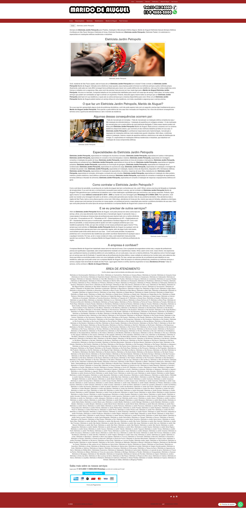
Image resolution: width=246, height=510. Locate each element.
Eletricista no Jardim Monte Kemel (106, 404)
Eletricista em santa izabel (133, 450)
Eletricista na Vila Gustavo (80, 325)
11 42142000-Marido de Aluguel (83, 504)
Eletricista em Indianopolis (158, 277)
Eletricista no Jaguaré (91, 371)
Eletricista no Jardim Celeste (104, 383)
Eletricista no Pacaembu (166, 436)
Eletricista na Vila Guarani (166, 329)
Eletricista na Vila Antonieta (79, 311)
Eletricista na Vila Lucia (141, 335)
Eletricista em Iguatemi (111, 369)
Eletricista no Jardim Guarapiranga (100, 394)
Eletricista (147, 1)
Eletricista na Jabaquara (168, 344)
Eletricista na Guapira (153, 298)
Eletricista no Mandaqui (84, 436)
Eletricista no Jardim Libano (147, 398)
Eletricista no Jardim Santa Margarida (98, 417)
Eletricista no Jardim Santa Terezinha (128, 419)
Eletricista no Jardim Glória (147, 392)
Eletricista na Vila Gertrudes (111, 329)
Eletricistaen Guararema (99, 450)
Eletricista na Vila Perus (139, 346)
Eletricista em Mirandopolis (79, 281)
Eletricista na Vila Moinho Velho (87, 338)
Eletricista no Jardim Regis (130, 413)
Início (132, 1)
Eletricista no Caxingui (106, 367)
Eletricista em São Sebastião (97, 454)
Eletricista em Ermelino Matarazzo (121, 277)
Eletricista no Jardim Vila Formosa (151, 433)
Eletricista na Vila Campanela (117, 315)
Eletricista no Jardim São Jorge (130, 423)
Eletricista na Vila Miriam (155, 336)
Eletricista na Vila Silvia (135, 356)
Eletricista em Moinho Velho (111, 281)
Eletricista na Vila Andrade (146, 310)
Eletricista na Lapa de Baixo (79, 300)
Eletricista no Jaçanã (77, 371)
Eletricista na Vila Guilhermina (98, 331)
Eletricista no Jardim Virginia (108, 435)
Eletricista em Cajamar (97, 448)
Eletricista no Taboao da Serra (147, 448)
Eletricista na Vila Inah (150, 331)
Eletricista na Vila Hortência (158, 440)
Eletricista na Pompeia (160, 302)
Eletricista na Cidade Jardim (79, 294)
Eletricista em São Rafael (93, 286)
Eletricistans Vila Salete (88, 352)
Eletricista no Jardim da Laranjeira (144, 385)
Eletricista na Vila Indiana (99, 333)
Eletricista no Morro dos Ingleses (103, 436)
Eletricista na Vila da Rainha (108, 321)
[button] (240, 504)
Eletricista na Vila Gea (95, 329)
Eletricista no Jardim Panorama (134, 406)
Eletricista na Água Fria (135, 288)
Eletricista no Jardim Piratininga (118, 411)
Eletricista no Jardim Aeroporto (127, 371)
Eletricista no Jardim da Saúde (101, 386)
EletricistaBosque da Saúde (84, 363)
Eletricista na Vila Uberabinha (164, 358)
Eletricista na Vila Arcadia (114, 311)
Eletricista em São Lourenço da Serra (100, 456)
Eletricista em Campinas (112, 448)
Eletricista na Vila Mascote (129, 308)
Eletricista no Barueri (137, 442)
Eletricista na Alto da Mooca (141, 360)
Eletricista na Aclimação (102, 288)
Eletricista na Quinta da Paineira (122, 304)
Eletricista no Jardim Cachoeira (143, 379)
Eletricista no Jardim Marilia (114, 402)
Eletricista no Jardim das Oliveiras (101, 388)
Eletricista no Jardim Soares (143, 427)
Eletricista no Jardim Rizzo (165, 413)
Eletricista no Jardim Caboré (124, 379)
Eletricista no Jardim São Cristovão (151, 421)
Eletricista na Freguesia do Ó (120, 298)
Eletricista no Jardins (144, 435)
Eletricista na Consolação (80, 298)
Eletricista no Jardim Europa (153, 390)
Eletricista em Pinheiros (99, 283)
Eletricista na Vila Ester (77, 327)
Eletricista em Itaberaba (84, 279)
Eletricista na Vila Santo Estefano (101, 354)
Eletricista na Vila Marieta (92, 302)
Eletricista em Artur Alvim (97, 275)
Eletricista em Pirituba (144, 283)
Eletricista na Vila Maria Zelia (85, 288)
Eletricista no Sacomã (166, 417)
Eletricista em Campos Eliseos (132, 275)
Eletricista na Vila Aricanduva (131, 311)
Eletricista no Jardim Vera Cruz (110, 433)
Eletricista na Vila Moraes (145, 338)
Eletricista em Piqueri (113, 283)
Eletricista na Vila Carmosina (86, 317)
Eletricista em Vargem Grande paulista (154, 446)
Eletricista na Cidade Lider (132, 294)
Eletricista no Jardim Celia (122, 383)
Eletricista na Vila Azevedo (149, 311)
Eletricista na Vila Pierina (154, 346)
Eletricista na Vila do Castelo (111, 323)
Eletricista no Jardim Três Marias (84, 431)
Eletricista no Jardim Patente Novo (111, 408)
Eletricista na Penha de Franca (116, 438)
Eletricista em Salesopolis (116, 450)
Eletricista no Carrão (78, 367)
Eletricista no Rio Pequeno (79, 419)
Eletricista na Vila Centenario (154, 317)
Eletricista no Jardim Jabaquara (95, 398)
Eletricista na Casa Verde (107, 292)
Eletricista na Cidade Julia (97, 294)
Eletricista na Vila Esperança (164, 325)
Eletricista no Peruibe (135, 452)
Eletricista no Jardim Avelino (160, 375)
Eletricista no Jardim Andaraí (147, 373)
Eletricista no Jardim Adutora (107, 371)
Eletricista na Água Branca (119, 288)
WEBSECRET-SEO (156, 504)
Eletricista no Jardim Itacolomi (148, 396)
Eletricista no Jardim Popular (138, 411)
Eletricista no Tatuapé (138, 417)
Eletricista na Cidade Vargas (152, 296)
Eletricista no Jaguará (168, 369)
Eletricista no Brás (99, 363)
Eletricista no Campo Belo (93, 365)
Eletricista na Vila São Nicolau (118, 356)
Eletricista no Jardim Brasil (106, 379)
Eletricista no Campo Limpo (157, 438)
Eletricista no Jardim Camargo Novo (82, 381)
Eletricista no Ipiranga (138, 369)
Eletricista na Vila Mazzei (134, 315)
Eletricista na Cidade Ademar (126, 292)
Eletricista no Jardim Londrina (166, 398)
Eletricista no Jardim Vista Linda (127, 435)
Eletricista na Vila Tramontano (145, 358)
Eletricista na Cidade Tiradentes (132, 296)
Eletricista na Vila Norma (151, 340)
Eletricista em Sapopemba (110, 286)
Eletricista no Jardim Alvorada (147, 371)
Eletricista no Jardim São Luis (150, 423)
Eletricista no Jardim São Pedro (107, 425)
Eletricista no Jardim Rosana (96, 415)
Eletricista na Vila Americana (110, 310)
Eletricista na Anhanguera (78, 290)
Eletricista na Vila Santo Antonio (80, 354)
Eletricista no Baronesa (110, 361)
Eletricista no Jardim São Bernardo (108, 421)
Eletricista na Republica (160, 304)
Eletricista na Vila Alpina (77, 310)
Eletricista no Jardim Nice (166, 404)
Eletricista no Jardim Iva (77, 398)
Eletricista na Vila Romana (144, 350)
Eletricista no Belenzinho (156, 361)
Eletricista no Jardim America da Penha (83, 373)
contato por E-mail (118, 469)
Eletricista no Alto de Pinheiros (160, 360)
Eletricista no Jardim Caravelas (148, 381)
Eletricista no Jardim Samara (115, 415)
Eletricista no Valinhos (82, 448)
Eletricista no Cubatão (146, 458)
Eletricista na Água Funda (151, 288)
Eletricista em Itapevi (152, 454)
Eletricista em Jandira (166, 454)
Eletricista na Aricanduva (94, 290)
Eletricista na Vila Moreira (161, 338)
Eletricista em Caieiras (160, 456)
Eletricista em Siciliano (125, 286)
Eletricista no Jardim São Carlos (130, 421)
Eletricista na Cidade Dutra (165, 292)
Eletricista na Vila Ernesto (147, 325)
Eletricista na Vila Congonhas (124, 319)
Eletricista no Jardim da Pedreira (166, 385)
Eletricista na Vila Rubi (160, 350)
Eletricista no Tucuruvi (120, 436)
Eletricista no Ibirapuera (95, 369)
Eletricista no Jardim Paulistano (151, 408)
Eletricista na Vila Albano (95, 308)
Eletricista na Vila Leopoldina (124, 335)
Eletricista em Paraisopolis (129, 281)
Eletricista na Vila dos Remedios (99, 325)
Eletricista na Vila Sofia (167, 356)
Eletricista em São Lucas (141, 285)
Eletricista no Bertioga (121, 452)
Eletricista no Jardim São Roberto (129, 425)
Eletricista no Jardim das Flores (143, 386)
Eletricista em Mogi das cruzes (100, 446)
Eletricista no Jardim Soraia (79, 429)
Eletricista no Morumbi (151, 436)
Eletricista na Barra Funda (111, 290)
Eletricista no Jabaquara (153, 369)
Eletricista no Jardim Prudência (93, 413)
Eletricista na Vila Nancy (103, 340)
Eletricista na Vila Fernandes (110, 327)
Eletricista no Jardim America (165, 371)
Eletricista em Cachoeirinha (113, 275)
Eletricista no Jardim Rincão (147, 413)
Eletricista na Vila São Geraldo (81, 356)
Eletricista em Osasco (139, 444)
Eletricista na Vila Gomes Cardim (147, 329)
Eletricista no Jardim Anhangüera (80, 375)
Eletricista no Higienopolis (165, 367)
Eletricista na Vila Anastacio (128, 310)
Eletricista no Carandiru (167, 365)
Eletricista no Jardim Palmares (115, 406)
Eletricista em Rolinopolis (159, 283)
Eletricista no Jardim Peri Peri (165, 410)
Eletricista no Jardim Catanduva (85, 383)
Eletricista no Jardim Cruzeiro (104, 385)
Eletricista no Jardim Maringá (132, 402)
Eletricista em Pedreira (162, 281)
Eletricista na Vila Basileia (80, 313)
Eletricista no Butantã (167, 363)
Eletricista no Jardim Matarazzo (141, 375)
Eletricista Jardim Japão (142, 440)
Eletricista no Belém (142, 361)
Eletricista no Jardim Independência (92, 396)
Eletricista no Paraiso (77, 438)
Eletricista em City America (80, 277)
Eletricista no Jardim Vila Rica (89, 435)
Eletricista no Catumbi (92, 367)
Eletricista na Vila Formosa (148, 327)
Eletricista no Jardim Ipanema (113, 396)
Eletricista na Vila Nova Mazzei (134, 342)
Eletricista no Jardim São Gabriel (90, 423)
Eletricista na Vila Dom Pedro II (149, 323)
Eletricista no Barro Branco (126, 361)
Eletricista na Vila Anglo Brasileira (165, 310)
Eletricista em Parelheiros (146, 281)
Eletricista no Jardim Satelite (88, 427)
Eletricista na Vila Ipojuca (132, 333)
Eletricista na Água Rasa (167, 288)
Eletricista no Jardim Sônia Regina (163, 427)
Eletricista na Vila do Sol (167, 323)
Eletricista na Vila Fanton (92, 327)
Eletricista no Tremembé (135, 436)
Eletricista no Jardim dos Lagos (80, 390)
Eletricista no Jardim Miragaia (81, 388)
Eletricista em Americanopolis (79, 275)
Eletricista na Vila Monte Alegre (107, 338)
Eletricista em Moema (95, 281)
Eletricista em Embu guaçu (129, 448)
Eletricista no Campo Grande (111, 365)
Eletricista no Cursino (136, 367)
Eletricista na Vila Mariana (139, 336)
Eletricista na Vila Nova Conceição (91, 342)
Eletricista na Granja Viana (138, 298)
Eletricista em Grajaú (150, 367)
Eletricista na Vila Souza (94, 358)
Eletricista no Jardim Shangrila (107, 427)
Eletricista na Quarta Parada (87, 304)
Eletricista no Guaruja (168, 452)
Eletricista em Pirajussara (128, 283)
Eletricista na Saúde (124, 306)
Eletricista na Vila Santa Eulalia (126, 352)
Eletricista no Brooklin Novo (114, 363)
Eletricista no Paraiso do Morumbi (95, 438)
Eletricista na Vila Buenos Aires (80, 315)
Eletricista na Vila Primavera (139, 348)
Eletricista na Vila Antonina (97, 311)
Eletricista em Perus (84, 283)
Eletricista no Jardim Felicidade (85, 392)
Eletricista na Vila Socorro (151, 356)
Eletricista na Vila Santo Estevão (122, 354)
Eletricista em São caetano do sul (90, 444)
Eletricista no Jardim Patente (91, 408)
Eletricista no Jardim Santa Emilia (135, 415)
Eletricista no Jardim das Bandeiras (122, 386)
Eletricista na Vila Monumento (127, 338)
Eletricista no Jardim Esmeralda (133, 390)
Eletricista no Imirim (125, 369)
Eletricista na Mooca (121, 300)
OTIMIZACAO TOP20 (171, 504)
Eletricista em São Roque (120, 456)
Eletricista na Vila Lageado (106, 335)
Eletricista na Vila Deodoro (79, 323)
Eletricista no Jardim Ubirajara (139, 431)
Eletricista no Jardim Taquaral (135, 429)
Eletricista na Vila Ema (116, 325)
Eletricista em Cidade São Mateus (111, 296)
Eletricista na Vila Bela (96, 313)
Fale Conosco (174, 1)
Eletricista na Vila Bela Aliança (113, 313)
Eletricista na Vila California (99, 315)
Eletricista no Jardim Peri (147, 410)
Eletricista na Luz (109, 300)
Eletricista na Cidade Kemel (114, 294)
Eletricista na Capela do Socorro (89, 292)
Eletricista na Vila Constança (143, 319)
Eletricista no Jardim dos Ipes (165, 388)
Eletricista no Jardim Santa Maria (121, 417)
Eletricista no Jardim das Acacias (81, 386)
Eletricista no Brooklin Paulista (133, 363)
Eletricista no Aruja (84, 446)
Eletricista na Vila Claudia (136, 317)
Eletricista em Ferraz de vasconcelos (102, 452)
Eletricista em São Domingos (103, 285)
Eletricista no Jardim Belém (130, 377)
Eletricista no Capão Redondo (150, 365)
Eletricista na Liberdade (95, 300)
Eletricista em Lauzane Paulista (166, 279)
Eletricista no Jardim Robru (78, 415)
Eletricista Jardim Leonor (130, 398)
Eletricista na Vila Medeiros (166, 331)
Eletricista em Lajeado (159, 435)
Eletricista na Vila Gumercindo (167, 327)
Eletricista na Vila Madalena (157, 335)
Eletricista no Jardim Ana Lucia (128, 373)
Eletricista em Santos (125, 444)
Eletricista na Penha (126, 302)
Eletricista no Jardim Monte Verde (128, 404)
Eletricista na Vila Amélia (93, 310)
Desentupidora (139, 1)
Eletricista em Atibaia (83, 452)
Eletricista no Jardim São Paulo (87, 425)
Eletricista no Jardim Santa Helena (156, 415)
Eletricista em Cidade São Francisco (89, 296)
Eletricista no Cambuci (77, 365)
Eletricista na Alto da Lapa (124, 360)
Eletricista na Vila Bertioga (131, 313)
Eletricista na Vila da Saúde (126, 321)
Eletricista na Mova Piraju (158, 300)
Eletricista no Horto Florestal (78, 369)
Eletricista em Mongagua (79, 454)
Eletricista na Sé (136, 306)
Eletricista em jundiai (135, 446)
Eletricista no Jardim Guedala (121, 394)
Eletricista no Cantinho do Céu (130, 365)
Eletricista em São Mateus (158, 285)
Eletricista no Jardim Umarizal (158, 431)
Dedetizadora (155, 1)
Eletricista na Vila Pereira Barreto (100, 346)
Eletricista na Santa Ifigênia (89, 306)
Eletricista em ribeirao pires (119, 446)
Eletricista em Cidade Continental (145, 292)
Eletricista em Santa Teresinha (108, 306)
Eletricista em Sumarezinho (156, 286)
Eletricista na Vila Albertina (112, 308)
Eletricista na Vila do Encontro (130, 323)
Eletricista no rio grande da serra (152, 450)
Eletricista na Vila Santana (145, 352)
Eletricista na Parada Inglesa (110, 302)
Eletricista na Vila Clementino (87, 319)
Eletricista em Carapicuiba (115, 454)
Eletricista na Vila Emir (131, 325)
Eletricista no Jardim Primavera (157, 411)
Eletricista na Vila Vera (92, 360)
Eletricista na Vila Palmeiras (116, 344)
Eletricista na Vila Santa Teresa (163, 352)
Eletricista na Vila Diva (94, 323)
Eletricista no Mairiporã (97, 458)
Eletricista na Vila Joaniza (89, 335)
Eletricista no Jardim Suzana (97, 429)
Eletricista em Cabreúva (112, 458)
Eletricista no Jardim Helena (139, 394)
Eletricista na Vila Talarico (127, 358)
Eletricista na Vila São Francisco (164, 354)
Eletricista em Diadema (152, 442)
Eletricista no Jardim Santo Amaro (151, 419)
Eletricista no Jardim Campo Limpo (127, 381)
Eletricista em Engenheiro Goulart (99, 277)
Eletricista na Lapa (167, 298)
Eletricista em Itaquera (132, 279)
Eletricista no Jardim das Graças (164, 386)
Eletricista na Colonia (167, 296)
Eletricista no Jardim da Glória (123, 385)
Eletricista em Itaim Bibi (100, 279)
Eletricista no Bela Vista (144, 290)
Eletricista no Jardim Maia (97, 400)
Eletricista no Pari (110, 419)
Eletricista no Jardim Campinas (163, 379)
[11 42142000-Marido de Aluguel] (99, 9)
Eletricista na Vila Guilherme (79, 331)
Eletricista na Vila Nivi (136, 340)
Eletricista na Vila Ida (135, 331)
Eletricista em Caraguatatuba (152, 452)
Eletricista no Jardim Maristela (152, 402)
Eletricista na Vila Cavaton (120, 317)
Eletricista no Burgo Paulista (151, 363)
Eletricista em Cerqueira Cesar (166, 275)
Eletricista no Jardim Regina (112, 413)
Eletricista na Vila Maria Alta (102, 336)
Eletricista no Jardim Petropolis (79, 411)
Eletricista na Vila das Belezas (145, 321)
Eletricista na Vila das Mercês (164, 321)
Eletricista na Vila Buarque (148, 313)
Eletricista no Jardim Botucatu (88, 379)
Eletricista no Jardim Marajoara (135, 400)
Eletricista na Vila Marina (104, 304)
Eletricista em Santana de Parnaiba (134, 454)
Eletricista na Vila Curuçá (91, 321)
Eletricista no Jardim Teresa (153, 429)
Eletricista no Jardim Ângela (165, 373)
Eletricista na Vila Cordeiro (161, 319)
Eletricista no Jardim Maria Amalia (156, 400)
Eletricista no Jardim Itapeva (166, 396)
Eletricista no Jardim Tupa (121, 431)
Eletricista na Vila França (79, 329)
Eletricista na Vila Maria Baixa (121, 336)
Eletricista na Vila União (77, 360)
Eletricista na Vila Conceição (105, 319)
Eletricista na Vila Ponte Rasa (121, 348)
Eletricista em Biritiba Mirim (83, 450)
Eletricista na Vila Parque (152, 344)
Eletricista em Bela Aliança (128, 290)
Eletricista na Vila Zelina (107, 360)
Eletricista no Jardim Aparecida (100, 375)
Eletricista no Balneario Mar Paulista (91, 361)
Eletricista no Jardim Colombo (85, 385)
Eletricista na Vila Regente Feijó (103, 350)
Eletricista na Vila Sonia (79, 358)
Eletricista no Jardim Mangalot (115, 400)
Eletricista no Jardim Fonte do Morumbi (108, 392)
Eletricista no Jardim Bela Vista (111, 377)
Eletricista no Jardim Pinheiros (99, 411)
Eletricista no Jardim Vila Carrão (130, 433)
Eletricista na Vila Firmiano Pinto (129, 327)
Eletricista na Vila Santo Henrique (143, 354)
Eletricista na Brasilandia (159, 290)
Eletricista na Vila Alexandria (147, 308)
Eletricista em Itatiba (115, 460)
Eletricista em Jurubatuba (148, 279)
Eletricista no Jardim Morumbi (148, 404)
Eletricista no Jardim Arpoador (89, 442)
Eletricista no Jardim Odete (96, 406)
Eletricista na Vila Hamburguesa (118, 331)
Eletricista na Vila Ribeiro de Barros (124, 350)
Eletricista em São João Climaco (123, 285)
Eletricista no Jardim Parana (153, 406)
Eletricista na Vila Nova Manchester (113, 342)
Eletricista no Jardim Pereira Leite (128, 410)
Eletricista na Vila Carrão (103, 317)
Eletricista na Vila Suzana (110, 358)
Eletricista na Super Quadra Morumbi (154, 306)
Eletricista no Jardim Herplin (157, 394)
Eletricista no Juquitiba (82, 458)
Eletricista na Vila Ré (86, 350)
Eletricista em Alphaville (122, 442)
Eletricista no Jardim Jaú (113, 398)
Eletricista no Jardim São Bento (87, 421)
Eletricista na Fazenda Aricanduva (99, 298)
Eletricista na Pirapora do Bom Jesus (141, 456)
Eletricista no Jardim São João (111, 423)
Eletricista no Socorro (152, 417)
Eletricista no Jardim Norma (78, 406)
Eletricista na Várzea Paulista (129, 458)
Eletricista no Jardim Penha (108, 410)
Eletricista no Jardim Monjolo (86, 404)
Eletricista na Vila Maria (86, 336)
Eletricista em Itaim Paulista (116, 279)
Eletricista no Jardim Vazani (91, 433)
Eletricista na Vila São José (99, 356)
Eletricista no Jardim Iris (130, 396)
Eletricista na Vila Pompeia (103, 348)
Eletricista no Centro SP (121, 367)
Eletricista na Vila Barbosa (166, 311)
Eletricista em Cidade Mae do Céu (151, 294)
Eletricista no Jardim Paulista (132, 408)
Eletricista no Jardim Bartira (93, 377)
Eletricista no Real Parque (96, 419)
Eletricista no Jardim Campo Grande (105, 381)
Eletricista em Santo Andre (110, 444)
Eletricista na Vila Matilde (165, 313)
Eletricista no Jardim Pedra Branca (88, 410)
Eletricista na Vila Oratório (83, 344)
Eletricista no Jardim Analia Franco (106, 373)
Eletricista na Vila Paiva (100, 344)
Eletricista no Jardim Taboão (115, 429)
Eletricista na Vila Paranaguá (134, 344)
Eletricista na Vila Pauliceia (81, 346)
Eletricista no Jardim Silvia (126, 427)
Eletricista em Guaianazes (141, 277)
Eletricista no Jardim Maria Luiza (95, 402)
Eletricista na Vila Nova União (154, 342)
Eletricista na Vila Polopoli (86, 348)
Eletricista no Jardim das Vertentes (123, 388)
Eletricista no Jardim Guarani (80, 394)
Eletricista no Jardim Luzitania (79, 400)
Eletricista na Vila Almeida (165, 308)
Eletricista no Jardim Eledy (115, 390)
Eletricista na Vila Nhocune (120, 340)
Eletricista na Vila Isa (147, 333)
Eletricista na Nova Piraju (105, 440)
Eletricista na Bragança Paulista (132, 460)
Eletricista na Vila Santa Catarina (106, 352)
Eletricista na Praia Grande (155, 444)
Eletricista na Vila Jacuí (162, 333)
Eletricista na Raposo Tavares (142, 304)
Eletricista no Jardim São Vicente (150, 425)
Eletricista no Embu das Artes (79, 456)
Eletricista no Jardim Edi (98, 390)
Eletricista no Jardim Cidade (139, 383)
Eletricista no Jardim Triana (103, 431)
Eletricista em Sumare (140, 286)
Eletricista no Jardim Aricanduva (121, 375)
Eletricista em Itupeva (160, 458)
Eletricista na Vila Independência (80, 333)
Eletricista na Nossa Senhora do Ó (139, 300)
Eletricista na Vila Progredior (158, 348)
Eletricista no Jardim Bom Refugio (150, 377)
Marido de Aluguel (165, 1)
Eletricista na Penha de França (142, 302)
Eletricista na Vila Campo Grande (154, 315)
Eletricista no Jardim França (129, 392)
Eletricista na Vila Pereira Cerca (120, 346)
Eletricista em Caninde (149, 275)
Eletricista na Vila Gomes (128, 329)
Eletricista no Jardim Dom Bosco (145, 388)
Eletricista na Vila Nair (88, 340)
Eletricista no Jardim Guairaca (166, 392)
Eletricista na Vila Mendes (115, 333)
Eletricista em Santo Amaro (85, 285)
